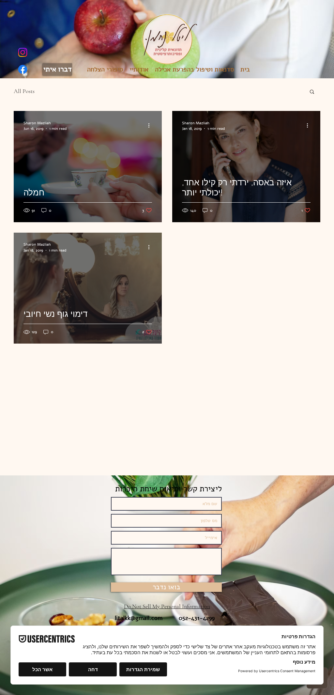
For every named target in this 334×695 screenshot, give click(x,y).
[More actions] (151, 126)
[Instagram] (23, 52)
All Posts (24, 91)
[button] (312, 92)
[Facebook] (23, 69)
